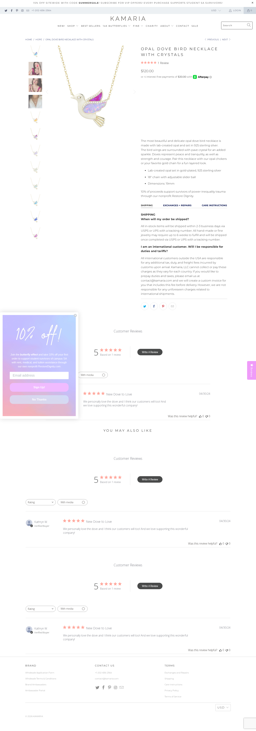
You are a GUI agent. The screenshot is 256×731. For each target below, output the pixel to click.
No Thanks (39, 399)
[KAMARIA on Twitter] (5, 10)
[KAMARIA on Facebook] (11, 10)
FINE (137, 26)
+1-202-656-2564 (41, 10)
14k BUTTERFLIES (115, 26)
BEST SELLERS (90, 26)
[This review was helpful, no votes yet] (200, 416)
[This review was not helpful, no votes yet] (206, 416)
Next (225, 39)
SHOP (71, 26)
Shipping (169, 678)
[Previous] (47, 92)
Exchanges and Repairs (177, 672)
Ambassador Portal (35, 690)
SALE (195, 26)
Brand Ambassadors (35, 684)
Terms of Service (173, 696)
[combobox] (41, 502)
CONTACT (182, 26)
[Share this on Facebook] (154, 306)
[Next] (134, 92)
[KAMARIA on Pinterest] (16, 10)
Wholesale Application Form (39, 672)
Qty (143, 115)
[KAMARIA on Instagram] (22, 10)
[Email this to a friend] (172, 306)
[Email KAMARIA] (27, 10)
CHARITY (152, 26)
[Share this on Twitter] (145, 306)
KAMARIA (38, 716)
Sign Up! (39, 387)
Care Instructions (173, 684)
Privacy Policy (172, 690)
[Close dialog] (75, 315)
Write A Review (150, 352)
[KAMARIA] (128, 19)
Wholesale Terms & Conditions (40, 678)
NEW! (61, 26)
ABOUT (165, 26)
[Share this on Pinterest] (163, 306)
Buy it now (205, 132)
